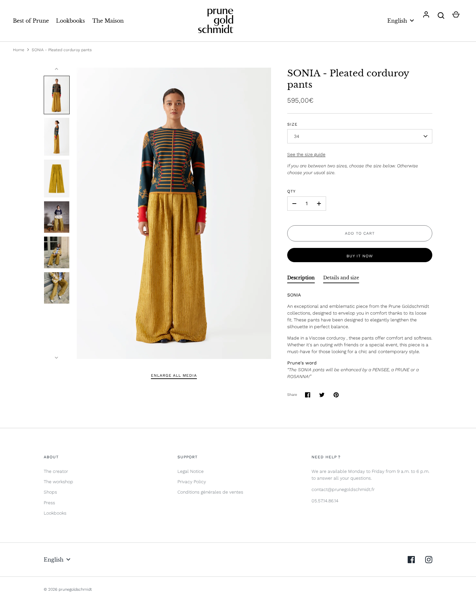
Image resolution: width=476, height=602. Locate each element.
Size (292, 124)
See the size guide (306, 154)
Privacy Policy (191, 481)
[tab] (301, 279)
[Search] (441, 15)
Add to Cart (360, 233)
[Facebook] (411, 559)
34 (297, 136)
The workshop (58, 481)
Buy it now (359, 256)
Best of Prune (31, 20)
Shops (50, 492)
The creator (56, 471)
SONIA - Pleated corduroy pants (62, 50)
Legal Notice (190, 471)
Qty (291, 191)
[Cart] (456, 15)
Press (49, 502)
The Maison (108, 20)
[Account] (426, 15)
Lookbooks (70, 20)
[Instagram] (429, 559)
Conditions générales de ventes (210, 492)
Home (18, 50)
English (397, 20)
